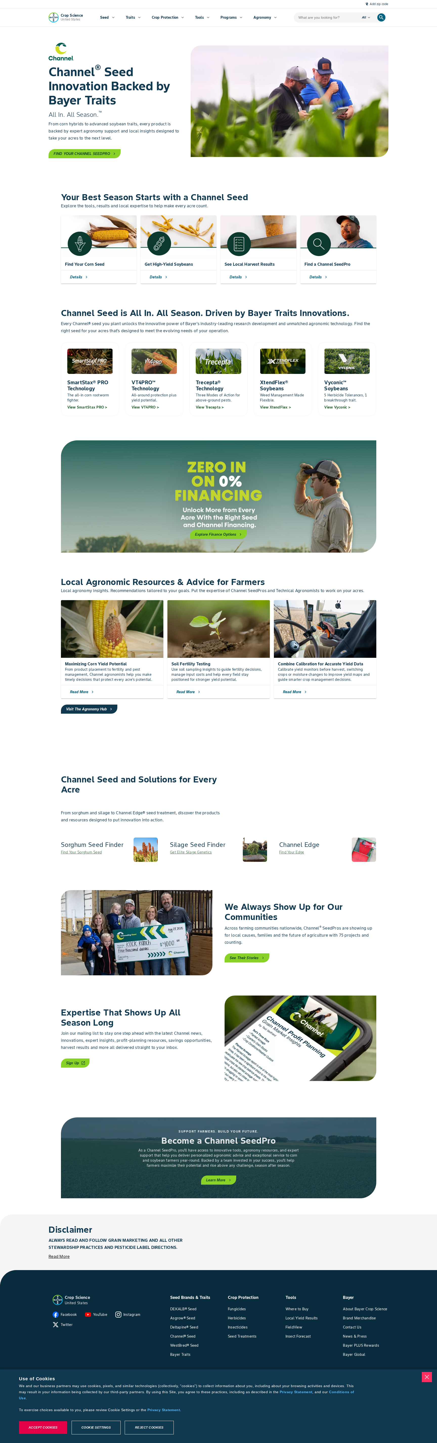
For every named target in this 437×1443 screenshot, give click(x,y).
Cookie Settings (96, 1427)
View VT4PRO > (145, 407)
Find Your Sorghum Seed (81, 852)
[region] (218, 1406)
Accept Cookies (43, 1427)
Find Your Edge (291, 852)
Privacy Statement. (164, 1410)
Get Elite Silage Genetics (191, 852)
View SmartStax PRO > (87, 407)
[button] (58, 1300)
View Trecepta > (210, 407)
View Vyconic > (337, 407)
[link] (109, 850)
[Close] (427, 1377)
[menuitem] (107, 17)
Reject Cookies (149, 1427)
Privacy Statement (296, 1392)
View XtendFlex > (275, 407)
